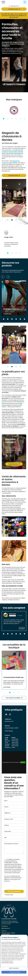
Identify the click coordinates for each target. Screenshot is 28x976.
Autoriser (23, 762)
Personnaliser (15, 968)
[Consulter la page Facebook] (6, 455)
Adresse (6, 825)
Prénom (6, 807)
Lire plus (22, 628)
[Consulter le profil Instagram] (10, 455)
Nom (6, 800)
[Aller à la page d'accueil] (3, 2)
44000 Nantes (12, 729)
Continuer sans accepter (7, 962)
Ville (5, 837)
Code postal (7, 831)
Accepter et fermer (14, 972)
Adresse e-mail (8, 819)
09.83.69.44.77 (15, 6)
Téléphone (7, 813)
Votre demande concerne (11, 843)
